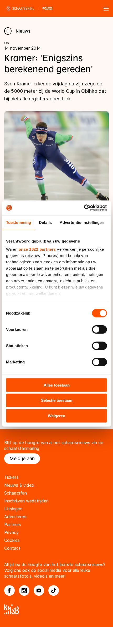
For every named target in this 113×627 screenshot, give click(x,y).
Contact (12, 548)
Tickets (11, 477)
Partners (12, 524)
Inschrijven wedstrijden (26, 500)
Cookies (12, 540)
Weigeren (56, 415)
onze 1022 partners (37, 249)
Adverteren (15, 516)
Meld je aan (22, 458)
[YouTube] (39, 590)
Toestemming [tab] (18, 222)
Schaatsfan (15, 493)
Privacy (11, 532)
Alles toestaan (57, 385)
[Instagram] (24, 590)
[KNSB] (56, 609)
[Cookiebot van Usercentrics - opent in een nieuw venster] (84, 207)
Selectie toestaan (56, 400)
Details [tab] (45, 222)
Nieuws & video (19, 485)
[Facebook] (9, 590)
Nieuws (23, 31)
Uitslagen (13, 508)
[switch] (99, 329)
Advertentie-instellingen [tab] (82, 222)
